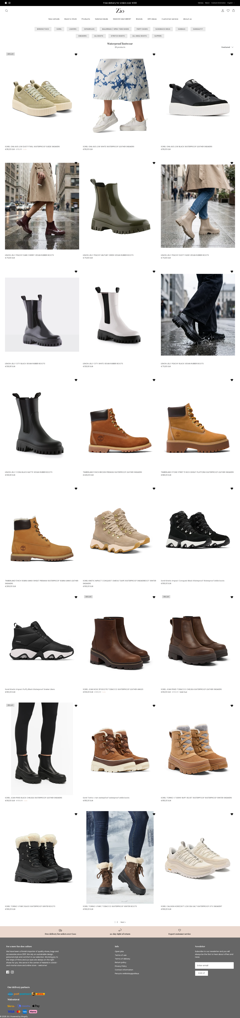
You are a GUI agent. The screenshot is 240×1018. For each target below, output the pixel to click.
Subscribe (162, 998)
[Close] (232, 963)
